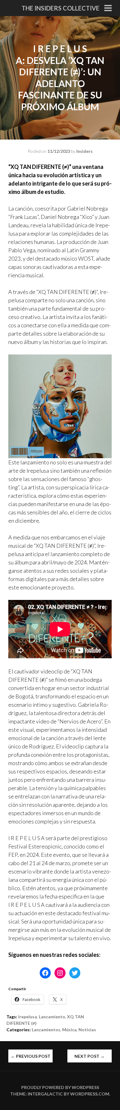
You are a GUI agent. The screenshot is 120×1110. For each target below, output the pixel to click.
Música (69, 1029)
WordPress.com (89, 1093)
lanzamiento (52, 1016)
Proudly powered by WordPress (60, 1087)
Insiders (84, 151)
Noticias (87, 1029)
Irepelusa (27, 1016)
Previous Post (30, 1056)
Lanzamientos (46, 1029)
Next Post (89, 1056)
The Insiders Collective (60, 8)
